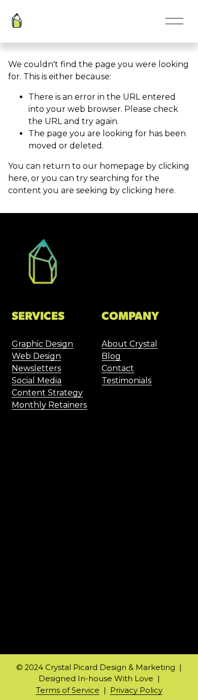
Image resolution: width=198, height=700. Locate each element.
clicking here (148, 190)
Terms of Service (68, 690)
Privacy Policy (136, 690)
